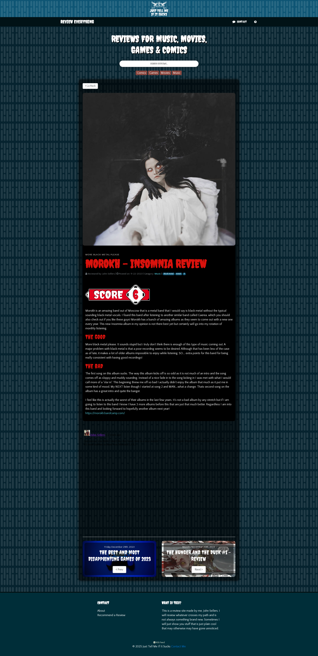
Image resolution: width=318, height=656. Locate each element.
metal (178, 274)
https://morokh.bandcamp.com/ (105, 413)
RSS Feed (160, 642)
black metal (169, 274)
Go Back (91, 85)
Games (153, 73)
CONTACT (241, 21)
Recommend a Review (111, 615)
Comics (141, 73)
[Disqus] (159, 474)
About (101, 610)
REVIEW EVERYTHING (77, 21)
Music (176, 73)
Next (198, 569)
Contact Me (178, 646)
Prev (120, 569)
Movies (165, 73)
